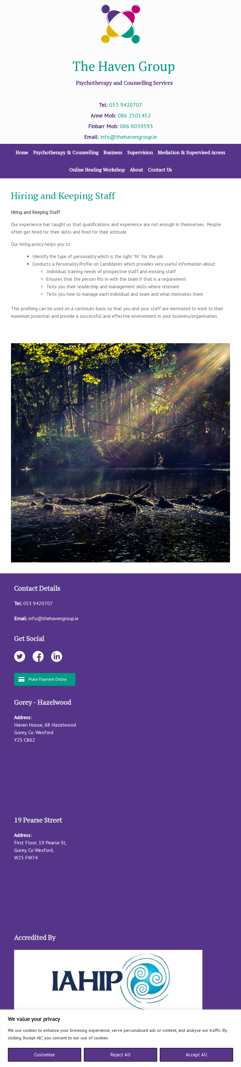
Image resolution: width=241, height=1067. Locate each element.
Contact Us (160, 169)
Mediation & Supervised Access (191, 152)
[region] (120, 1038)
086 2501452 (134, 115)
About (136, 169)
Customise (44, 1055)
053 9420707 (125, 104)
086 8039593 (136, 126)
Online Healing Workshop (97, 169)
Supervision (140, 152)
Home (22, 152)
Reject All (120, 1055)
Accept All (196, 1055)
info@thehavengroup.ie (128, 136)
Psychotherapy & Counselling (66, 152)
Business (113, 152)
